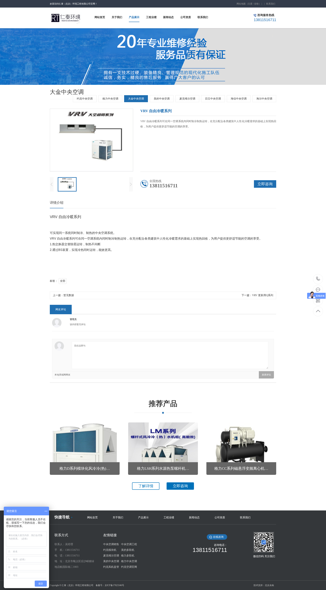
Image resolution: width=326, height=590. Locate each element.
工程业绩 (169, 517)
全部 (62, 281)
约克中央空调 (85, 98)
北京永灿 (269, 585)
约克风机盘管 (111, 566)
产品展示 (143, 517)
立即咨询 (180, 486)
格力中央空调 (110, 98)
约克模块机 (109, 550)
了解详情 (145, 486)
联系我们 (270, 3)
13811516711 (318, 279)
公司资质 (220, 517)
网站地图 (241, 3)
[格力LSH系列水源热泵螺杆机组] (163, 448)
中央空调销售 (111, 544)
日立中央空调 (213, 98)
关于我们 (118, 517)
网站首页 (92, 517)
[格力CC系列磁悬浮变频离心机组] (241, 448)
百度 (250, 3)
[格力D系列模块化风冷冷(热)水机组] (85, 448)
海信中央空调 (239, 98)
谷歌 (256, 3)
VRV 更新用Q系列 (262, 295)
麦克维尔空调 (187, 98)
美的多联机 (127, 550)
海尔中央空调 (264, 98)
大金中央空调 (136, 98)
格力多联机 (127, 555)
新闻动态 (194, 517)
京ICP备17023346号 (114, 585)
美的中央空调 (162, 98)
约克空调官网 (129, 566)
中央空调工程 (129, 544)
